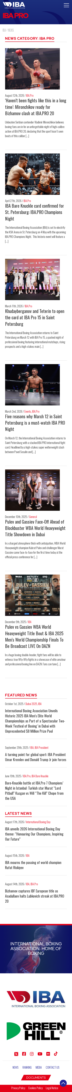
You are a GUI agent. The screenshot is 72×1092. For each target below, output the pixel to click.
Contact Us (52, 1067)
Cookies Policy (35, 1088)
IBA (29, 622)
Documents (36, 1078)
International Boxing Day (38, 822)
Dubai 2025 (31, 704)
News (16, 1067)
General (33, 517)
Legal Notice (52, 1088)
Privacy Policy (18, 1088)
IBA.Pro (30, 95)
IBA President (41, 747)
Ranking (27, 1067)
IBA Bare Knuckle (40, 776)
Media (39, 1067)
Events (27, 411)
